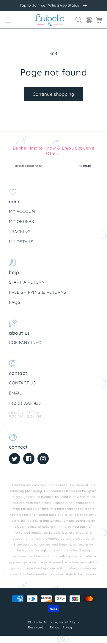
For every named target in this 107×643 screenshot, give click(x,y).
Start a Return (27, 282)
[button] (8, 19)
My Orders (21, 221)
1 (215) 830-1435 (25, 403)
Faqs (14, 302)
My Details (21, 241)
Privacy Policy (61, 627)
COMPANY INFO (25, 342)
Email (15, 393)
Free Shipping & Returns (37, 292)
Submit (85, 166)
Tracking (20, 231)
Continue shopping (53, 94)
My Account (23, 211)
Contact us (22, 383)
